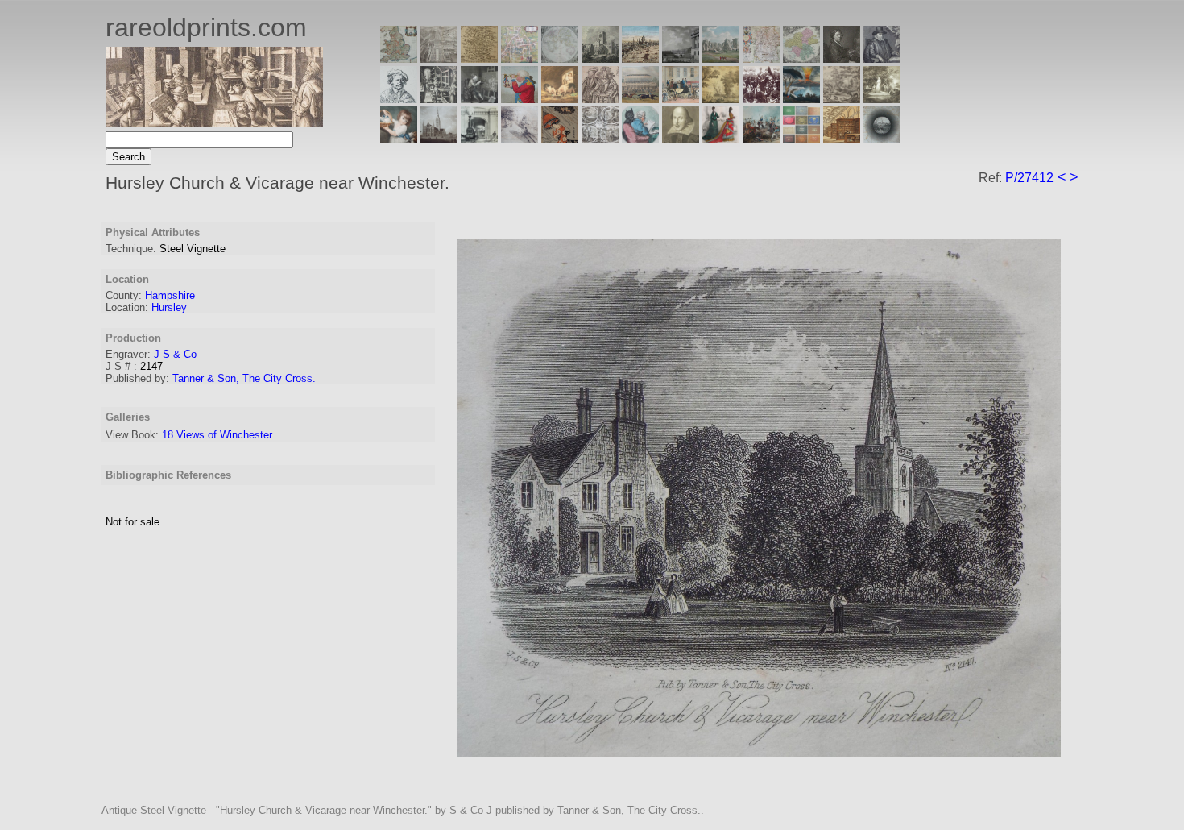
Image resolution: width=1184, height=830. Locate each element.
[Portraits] (600, 99)
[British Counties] (398, 58)
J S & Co (175, 354)
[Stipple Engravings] (398, 139)
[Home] (214, 123)
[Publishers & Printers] (438, 99)
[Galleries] (801, 99)
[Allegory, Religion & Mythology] (600, 139)
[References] (841, 139)
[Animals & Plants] (559, 99)
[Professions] (640, 139)
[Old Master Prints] (841, 99)
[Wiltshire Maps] (761, 58)
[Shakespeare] (680, 139)
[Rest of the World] (559, 58)
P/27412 (1029, 178)
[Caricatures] (519, 99)
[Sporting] (640, 99)
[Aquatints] (438, 139)
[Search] (881, 139)
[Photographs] (761, 99)
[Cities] (640, 58)
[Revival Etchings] (519, 139)
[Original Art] (720, 99)
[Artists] (841, 58)
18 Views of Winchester (217, 435)
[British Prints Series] (438, 58)
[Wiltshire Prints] (720, 58)
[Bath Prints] (680, 58)
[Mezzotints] (881, 99)
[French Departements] (801, 58)
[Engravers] (398, 99)
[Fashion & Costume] (720, 139)
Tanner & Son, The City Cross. (244, 378)
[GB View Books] (801, 139)
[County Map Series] (479, 58)
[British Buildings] (600, 58)
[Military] (761, 139)
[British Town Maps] (519, 58)
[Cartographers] (881, 58)
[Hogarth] (479, 99)
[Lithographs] (479, 139)
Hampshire (170, 295)
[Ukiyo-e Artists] (559, 139)
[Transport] (680, 99)
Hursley (169, 307)
